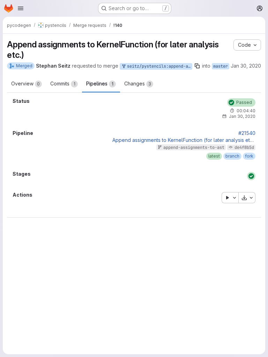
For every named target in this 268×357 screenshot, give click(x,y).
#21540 (246, 133)
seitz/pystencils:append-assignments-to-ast (158, 66)
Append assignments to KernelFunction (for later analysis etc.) (183, 140)
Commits (62, 83)
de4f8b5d (244, 147)
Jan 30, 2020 (246, 66)
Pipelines (99, 83)
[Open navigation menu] (20, 8)
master (220, 66)
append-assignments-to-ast (193, 147)
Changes (137, 83)
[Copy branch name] (197, 66)
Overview (25, 83)
